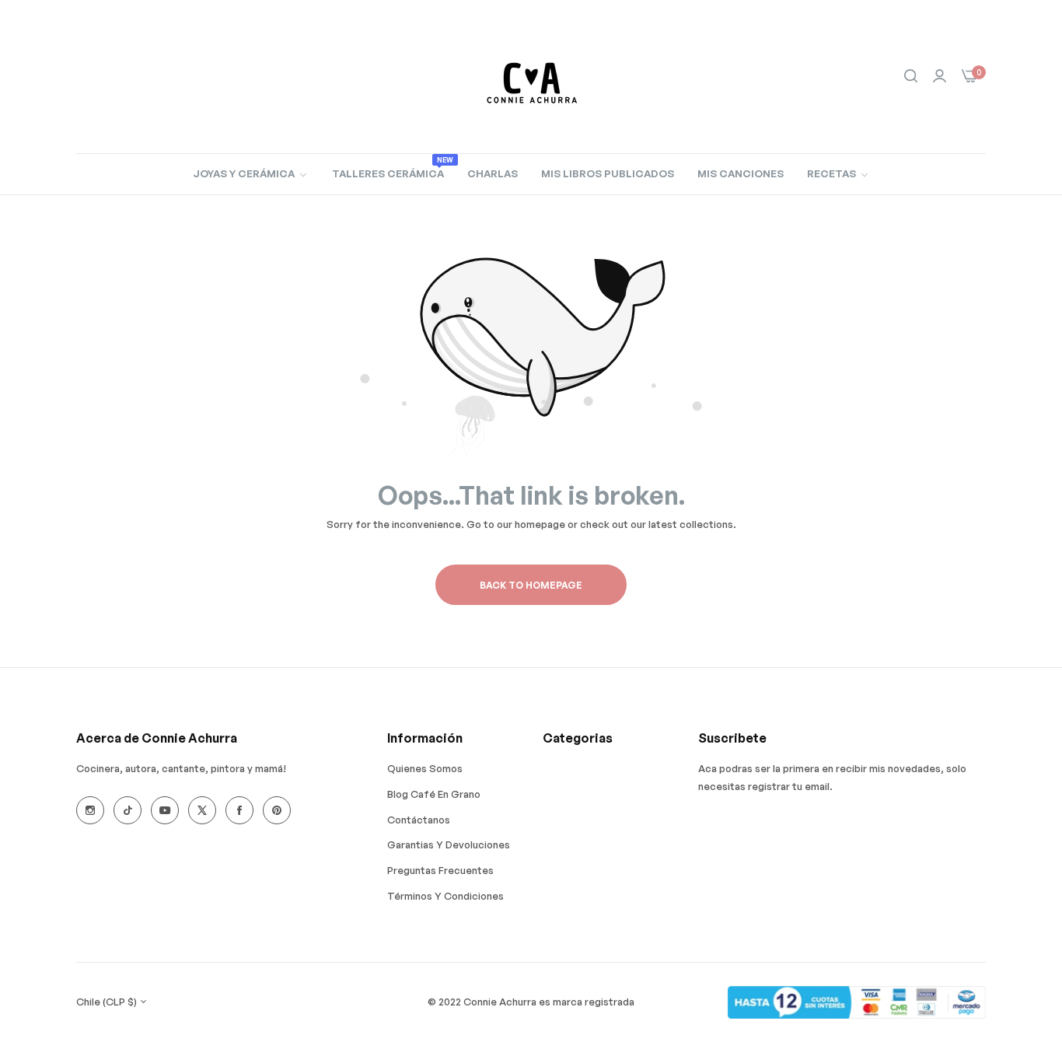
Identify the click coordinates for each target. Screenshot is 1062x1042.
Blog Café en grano (433, 794)
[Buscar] (910, 77)
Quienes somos (425, 768)
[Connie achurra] (531, 76)
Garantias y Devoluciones (448, 844)
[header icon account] (939, 77)
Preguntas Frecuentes (440, 870)
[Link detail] (90, 810)
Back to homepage (531, 585)
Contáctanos (418, 819)
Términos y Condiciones (445, 896)
